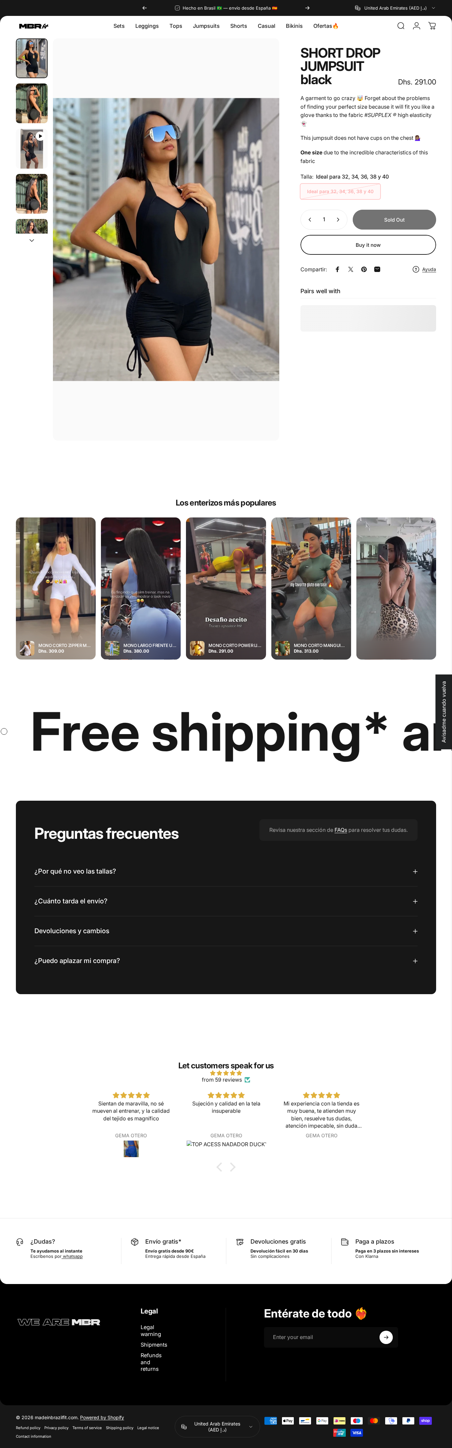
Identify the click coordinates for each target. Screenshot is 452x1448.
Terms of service (87, 1427)
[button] (221, 1167)
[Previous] (144, 8)
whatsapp (72, 1256)
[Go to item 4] (32, 194)
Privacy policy (56, 1427)
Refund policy (28, 1427)
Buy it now (368, 245)
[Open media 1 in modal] (166, 239)
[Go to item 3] (32, 149)
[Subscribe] (386, 1337)
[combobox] (395, 8)
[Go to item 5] (32, 239)
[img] (226, 1073)
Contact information (33, 1436)
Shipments (154, 1344)
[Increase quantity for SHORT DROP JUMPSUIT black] (339, 219)
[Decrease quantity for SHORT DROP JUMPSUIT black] (308, 219)
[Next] (307, 8)
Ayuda (429, 269)
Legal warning (151, 1330)
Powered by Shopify (102, 1417)
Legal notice (148, 1427)
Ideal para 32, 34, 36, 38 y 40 (340, 191)
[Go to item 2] (32, 103)
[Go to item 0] (32, 58)
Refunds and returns (151, 1362)
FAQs (341, 830)
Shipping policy (119, 1427)
